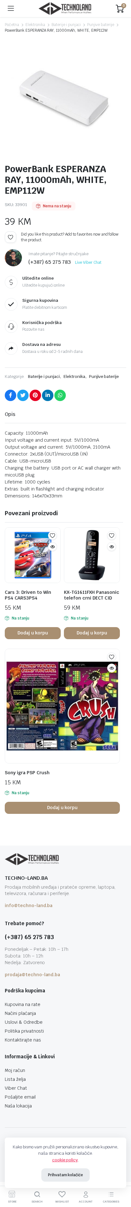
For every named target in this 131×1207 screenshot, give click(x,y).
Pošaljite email (20, 1097)
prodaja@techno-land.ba (32, 974)
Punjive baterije (100, 24)
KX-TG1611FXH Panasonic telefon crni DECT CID (91, 595)
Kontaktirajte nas (23, 1040)
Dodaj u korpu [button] (32, 633)
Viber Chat (16, 1088)
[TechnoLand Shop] (64, 8)
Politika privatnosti (24, 1031)
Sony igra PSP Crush (27, 772)
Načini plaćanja (20, 1013)
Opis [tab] (10, 414)
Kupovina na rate (22, 1004)
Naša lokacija (18, 1106)
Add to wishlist (10, 237)
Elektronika (35, 24)
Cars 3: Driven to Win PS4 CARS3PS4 (28, 595)
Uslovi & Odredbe (24, 1022)
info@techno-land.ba (28, 905)
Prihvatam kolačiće (65, 1175)
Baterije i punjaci (66, 24)
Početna (12, 24)
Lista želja (15, 1079)
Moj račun (15, 1070)
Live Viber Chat (88, 262)
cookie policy (65, 1160)
